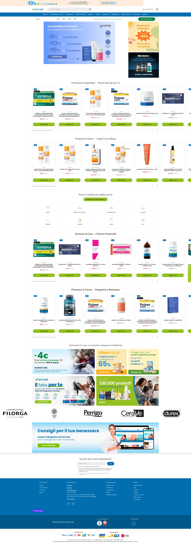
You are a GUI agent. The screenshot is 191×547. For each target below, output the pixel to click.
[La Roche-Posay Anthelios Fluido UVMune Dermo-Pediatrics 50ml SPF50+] (95, 154)
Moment (173, 111)
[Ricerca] (90, 9)
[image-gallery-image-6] (99, 413)
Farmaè (147, 111)
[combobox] (69, 9)
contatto (94, 496)
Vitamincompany (70, 318)
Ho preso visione (89, 466)
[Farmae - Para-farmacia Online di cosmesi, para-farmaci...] (63, 361)
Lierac (172, 167)
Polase (69, 111)
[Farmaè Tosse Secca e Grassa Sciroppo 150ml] (147, 249)
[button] (189, 273)
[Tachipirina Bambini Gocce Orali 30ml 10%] (95, 249)
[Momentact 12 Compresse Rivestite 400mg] (173, 98)
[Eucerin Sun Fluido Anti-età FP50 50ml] (70, 154)
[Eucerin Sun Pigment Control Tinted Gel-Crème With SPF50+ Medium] (121, 154)
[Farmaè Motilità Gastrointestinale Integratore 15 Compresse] (173, 249)
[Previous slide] (72, 59)
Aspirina (44, 111)
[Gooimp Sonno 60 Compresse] (173, 305)
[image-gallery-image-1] (138, 413)
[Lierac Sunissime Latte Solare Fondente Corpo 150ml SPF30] (173, 154)
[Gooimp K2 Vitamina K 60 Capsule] (121, 305)
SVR (147, 167)
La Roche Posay (95, 167)
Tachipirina (95, 262)
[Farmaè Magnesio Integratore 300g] (147, 98)
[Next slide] (87, 59)
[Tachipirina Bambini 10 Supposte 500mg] (121, 249)
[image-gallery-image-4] (21, 413)
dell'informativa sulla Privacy (93, 466)
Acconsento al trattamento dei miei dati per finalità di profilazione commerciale (94, 474)
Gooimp (121, 318)
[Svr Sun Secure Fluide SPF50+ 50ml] (147, 154)
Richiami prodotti (71, 499)
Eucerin (95, 111)
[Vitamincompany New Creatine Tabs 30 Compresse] (70, 305)
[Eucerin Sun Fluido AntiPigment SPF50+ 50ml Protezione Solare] (95, 98)
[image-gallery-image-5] (60, 413)
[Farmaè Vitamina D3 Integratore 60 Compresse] (44, 305)
